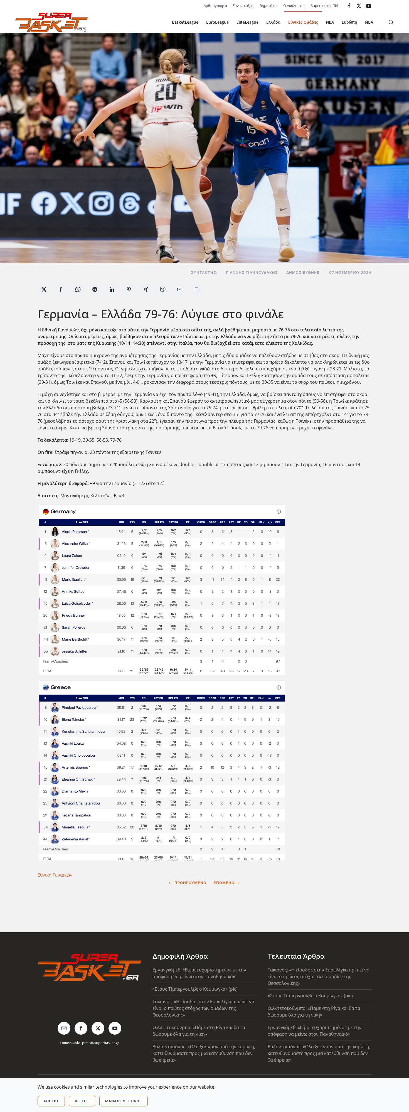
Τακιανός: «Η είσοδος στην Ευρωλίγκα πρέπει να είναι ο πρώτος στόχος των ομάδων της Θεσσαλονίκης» (203, 1008)
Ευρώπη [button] (349, 22)
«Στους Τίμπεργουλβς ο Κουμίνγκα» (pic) (195, 989)
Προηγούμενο (190, 882)
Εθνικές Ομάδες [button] (303, 22)
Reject (82, 1101)
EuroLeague (217, 22)
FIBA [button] (330, 22)
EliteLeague (247, 22)
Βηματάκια (269, 5)
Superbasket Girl (324, 5)
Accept (51, 1101)
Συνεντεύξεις (243, 5)
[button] (391, 22)
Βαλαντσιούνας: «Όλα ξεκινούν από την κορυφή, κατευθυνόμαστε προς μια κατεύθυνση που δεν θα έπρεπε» (203, 1053)
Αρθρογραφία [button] (215, 5)
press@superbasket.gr (100, 1042)
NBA (369, 22)
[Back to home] (51, 22)
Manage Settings (123, 1101)
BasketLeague (185, 22)
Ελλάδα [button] (273, 22)
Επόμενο (224, 882)
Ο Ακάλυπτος (294, 5)
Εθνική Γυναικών (55, 875)
